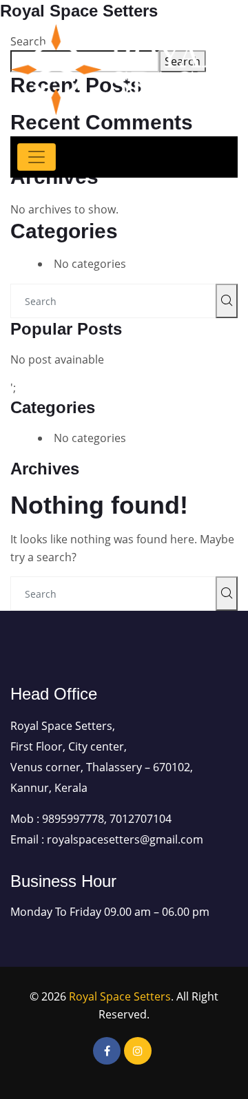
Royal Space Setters (120, 996)
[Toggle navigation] (36, 157)
